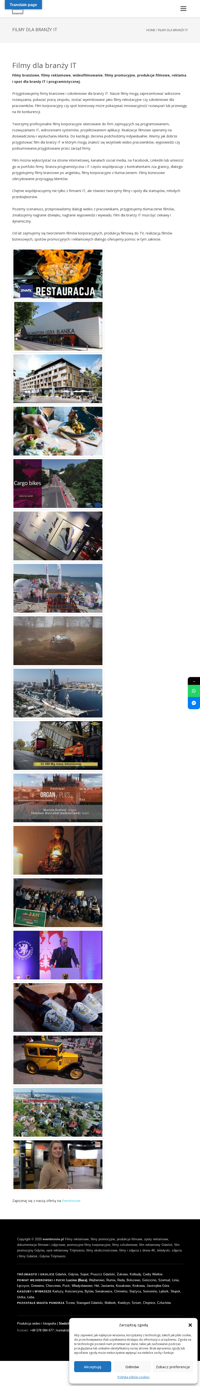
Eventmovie (71, 1200)
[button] (190, 1325)
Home (150, 30)
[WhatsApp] (194, 691)
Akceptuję (92, 1366)
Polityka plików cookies (134, 1377)
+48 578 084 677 (42, 1330)
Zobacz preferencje (173, 1366)
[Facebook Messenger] (194, 703)
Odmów (132, 1366)
